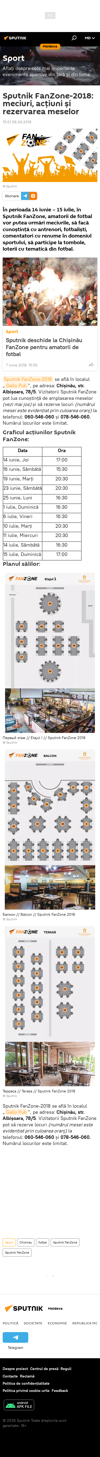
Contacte (10, 1376)
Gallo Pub (16, 385)
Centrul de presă (44, 1368)
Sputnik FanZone (65, 1242)
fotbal (42, 1242)
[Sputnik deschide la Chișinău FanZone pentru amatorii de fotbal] (50, 292)
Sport (12, 331)
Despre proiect (15, 1368)
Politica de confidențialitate (26, 1383)
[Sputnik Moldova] (16, 40)
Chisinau (25, 1242)
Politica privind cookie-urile (26, 1390)
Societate (33, 1323)
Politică (10, 1323)
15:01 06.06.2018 (17, 122)
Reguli (66, 1368)
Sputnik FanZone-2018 (28, 379)
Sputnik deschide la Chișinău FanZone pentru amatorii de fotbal (44, 347)
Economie (57, 1323)
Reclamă (27, 1376)
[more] (91, 364)
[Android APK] (19, 1406)
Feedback (60, 1390)
